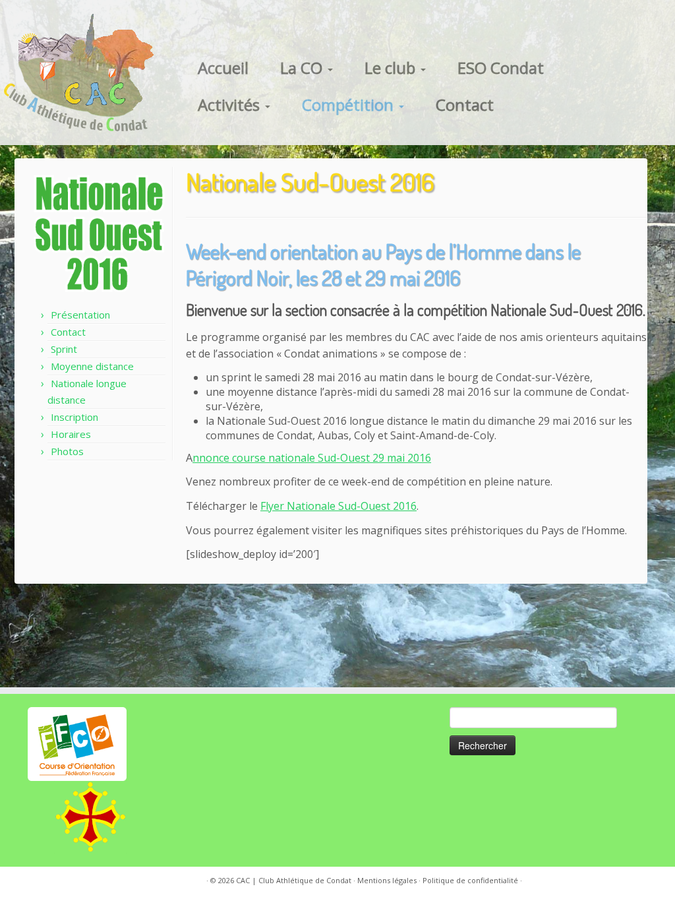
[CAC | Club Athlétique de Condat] (79, 73)
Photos (67, 451)
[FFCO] (77, 743)
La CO (303, 67)
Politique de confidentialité (470, 880)
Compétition (349, 104)
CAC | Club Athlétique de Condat (293, 880)
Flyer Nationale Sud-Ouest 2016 (338, 506)
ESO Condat (500, 67)
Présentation (80, 314)
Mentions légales (387, 880)
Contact (465, 104)
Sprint (64, 349)
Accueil (223, 67)
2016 (419, 457)
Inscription (74, 416)
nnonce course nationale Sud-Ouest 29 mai (299, 457)
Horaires (71, 434)
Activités (231, 104)
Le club (392, 67)
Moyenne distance (92, 366)
